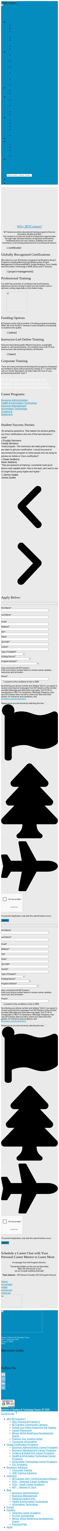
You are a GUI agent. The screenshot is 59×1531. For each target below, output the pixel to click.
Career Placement (25, 37)
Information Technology (30, 135)
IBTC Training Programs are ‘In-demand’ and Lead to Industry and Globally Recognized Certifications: (26, 383)
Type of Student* (8, 652)
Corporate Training (26, 90)
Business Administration (30, 120)
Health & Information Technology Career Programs (34, 74)
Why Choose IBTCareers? (30, 25)
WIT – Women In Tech (26, 114)
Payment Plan (22, 156)
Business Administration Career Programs (30, 56)
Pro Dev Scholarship (27, 147)
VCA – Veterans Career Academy (30, 1481)
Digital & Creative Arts (29, 126)
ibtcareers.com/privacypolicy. (13, 699)
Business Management (28, 123)
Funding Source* (8, 656)
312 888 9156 (10, 1344)
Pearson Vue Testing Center (32, 45)
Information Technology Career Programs (30, 80)
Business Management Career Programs (34, 1450)
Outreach (14, 96)
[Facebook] (29, 1374)
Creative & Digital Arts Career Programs (33, 1453)
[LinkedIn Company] (29, 1383)
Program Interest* (9, 661)
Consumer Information (29, 48)
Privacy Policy (6, 1359)
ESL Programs (22, 84)
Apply (11, 159)
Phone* (20, 679)
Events (12, 138)
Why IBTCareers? (19, 22)
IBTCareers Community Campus (34, 28)
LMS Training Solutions (29, 93)
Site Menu (10, 165)
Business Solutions (21, 87)
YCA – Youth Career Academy (33, 111)
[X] (29, 1387)
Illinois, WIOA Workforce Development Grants (30, 41)
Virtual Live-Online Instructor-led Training (30, 32)
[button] (29, 507)
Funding (13, 141)
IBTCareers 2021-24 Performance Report (27, 101)
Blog (10, 117)
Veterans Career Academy (31, 144)
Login (13, 183)
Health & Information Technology (28, 131)
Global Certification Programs (30, 51)
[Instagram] (29, 1379)
